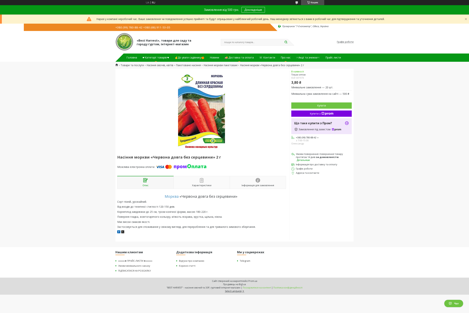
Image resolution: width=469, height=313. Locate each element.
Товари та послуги (132, 65)
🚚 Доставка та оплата (239, 57)
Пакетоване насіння (188, 65)
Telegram (245, 260)
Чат (456, 303)
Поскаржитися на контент (257, 287)
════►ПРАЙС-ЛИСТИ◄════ (135, 260)
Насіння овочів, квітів (160, 65)
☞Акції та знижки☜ (308, 57)
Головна (131, 57)
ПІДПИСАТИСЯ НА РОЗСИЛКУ (134, 270)
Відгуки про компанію (191, 260)
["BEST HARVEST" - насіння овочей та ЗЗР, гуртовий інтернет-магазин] (124, 42)
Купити (321, 105)
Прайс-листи (333, 57)
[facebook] (118, 232)
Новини (214, 57)
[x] (122, 232)
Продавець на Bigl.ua (234, 284)
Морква (172, 196)
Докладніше (253, 10)
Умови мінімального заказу (134, 265)
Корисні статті (187, 265)
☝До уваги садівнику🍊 (189, 57)
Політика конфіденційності (287, 287)
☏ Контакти (267, 57)
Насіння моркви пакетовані (220, 65)
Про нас (286, 57)
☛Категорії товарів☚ (156, 57)
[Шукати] (285, 42)
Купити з (315, 113)
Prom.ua (252, 281)
